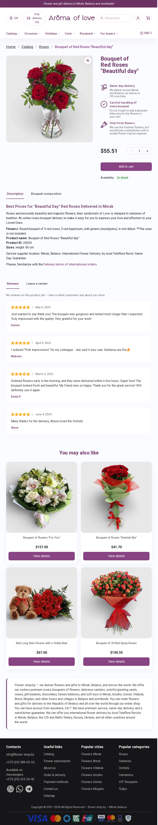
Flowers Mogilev (92, 789)
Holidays (51, 33)
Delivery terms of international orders (70, 264)
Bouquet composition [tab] (46, 194)
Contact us (51, 789)
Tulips (123, 789)
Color (68, 33)
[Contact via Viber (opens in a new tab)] (10, 789)
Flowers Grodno (92, 775)
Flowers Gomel (91, 782)
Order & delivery (55, 775)
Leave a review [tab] (36, 283)
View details (41, 556)
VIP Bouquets (128, 782)
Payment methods (56, 782)
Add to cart (126, 166)
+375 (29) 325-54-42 (20, 779)
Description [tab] (15, 194)
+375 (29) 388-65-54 (20, 762)
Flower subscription (57, 761)
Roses (44, 47)
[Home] (72, 18)
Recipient (86, 33)
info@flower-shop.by (20, 754)
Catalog (11, 33)
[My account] (138, 18)
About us (50, 768)
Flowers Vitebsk (92, 768)
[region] (49, 99)
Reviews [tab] (13, 283)
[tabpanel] (79, 235)
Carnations (126, 775)
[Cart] (148, 18)
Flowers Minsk (91, 754)
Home (11, 47)
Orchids (124, 768)
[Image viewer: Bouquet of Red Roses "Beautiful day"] (87, 60)
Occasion (31, 33)
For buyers (108, 33)
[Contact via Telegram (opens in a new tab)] (29, 789)
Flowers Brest (90, 761)
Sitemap (49, 796)
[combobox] (115, 18)
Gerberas (125, 761)
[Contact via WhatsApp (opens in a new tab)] (19, 789)
